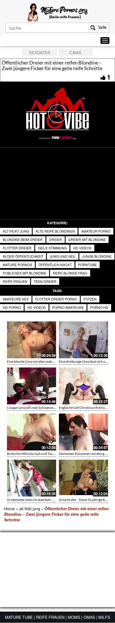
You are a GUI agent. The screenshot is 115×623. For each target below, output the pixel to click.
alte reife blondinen (55, 231)
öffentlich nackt (55, 264)
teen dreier (45, 281)
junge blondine (97, 256)
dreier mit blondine (87, 239)
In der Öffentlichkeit (23, 256)
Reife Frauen (15, 281)
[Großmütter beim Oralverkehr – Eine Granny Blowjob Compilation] (31, 478)
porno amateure (68, 307)
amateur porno (96, 231)
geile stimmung (52, 247)
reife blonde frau (70, 273)
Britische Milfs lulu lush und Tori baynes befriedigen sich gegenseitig (56, 454)
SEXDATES (40, 52)
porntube (87, 264)
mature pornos (17, 264)
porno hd (99, 307)
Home (9, 508)
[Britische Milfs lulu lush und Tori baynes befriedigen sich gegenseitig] (31, 432)
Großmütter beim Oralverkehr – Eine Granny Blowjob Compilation (55, 500)
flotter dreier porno (56, 299)
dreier (55, 239)
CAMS (75, 52)
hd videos (82, 247)
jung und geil (63, 256)
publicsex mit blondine (24, 273)
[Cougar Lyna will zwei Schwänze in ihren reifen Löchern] (31, 385)
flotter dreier (17, 247)
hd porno (12, 307)
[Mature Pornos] (57, 12)
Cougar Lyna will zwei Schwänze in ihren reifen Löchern (47, 407)
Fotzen (90, 299)
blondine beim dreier (23, 239)
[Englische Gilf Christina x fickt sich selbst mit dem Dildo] (83, 385)
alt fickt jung (16, 231)
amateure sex (16, 299)
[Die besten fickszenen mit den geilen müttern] (83, 432)
